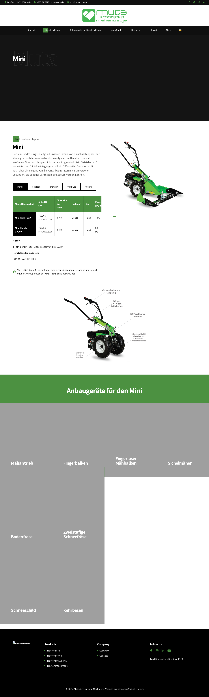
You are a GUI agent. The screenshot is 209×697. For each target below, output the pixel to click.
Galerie (154, 30)
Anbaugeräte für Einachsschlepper (86, 30)
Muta (168, 30)
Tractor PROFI (54, 655)
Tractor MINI (53, 650)
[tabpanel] (158, 172)
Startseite (32, 30)
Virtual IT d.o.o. (136, 689)
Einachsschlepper (53, 30)
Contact (103, 655)
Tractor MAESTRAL (57, 660)
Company (104, 650)
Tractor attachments (58, 665)
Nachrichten (137, 30)
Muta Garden (117, 30)
